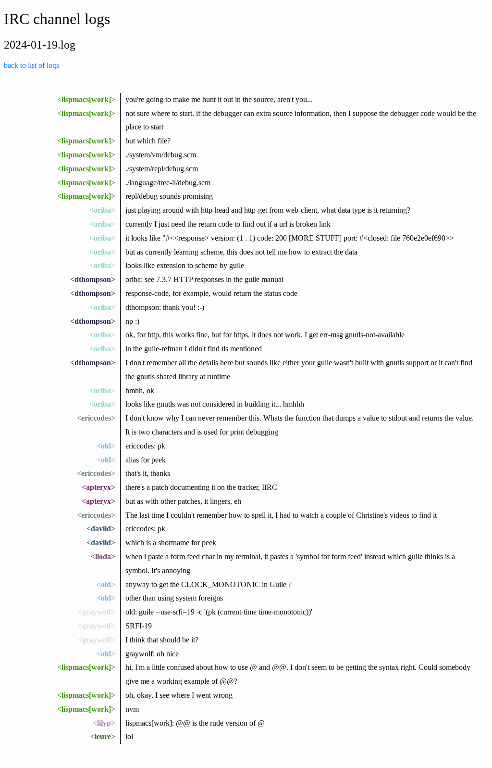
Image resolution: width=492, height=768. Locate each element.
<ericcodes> (96, 418)
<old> (106, 446)
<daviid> (100, 529)
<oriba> (102, 210)
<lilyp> (104, 723)
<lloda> (103, 556)
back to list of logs (31, 65)
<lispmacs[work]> (86, 99)
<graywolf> (96, 612)
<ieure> (102, 736)
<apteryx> (98, 487)
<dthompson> (92, 279)
